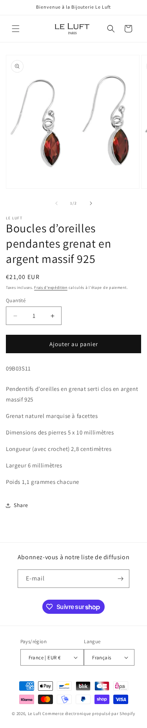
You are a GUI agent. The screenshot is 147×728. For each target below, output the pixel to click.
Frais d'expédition (50, 287)
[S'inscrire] (120, 578)
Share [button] (21, 505)
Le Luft (35, 713)
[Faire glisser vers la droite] (91, 203)
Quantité (15, 300)
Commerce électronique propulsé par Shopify (88, 713)
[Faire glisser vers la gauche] (56, 203)
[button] (15, 28)
